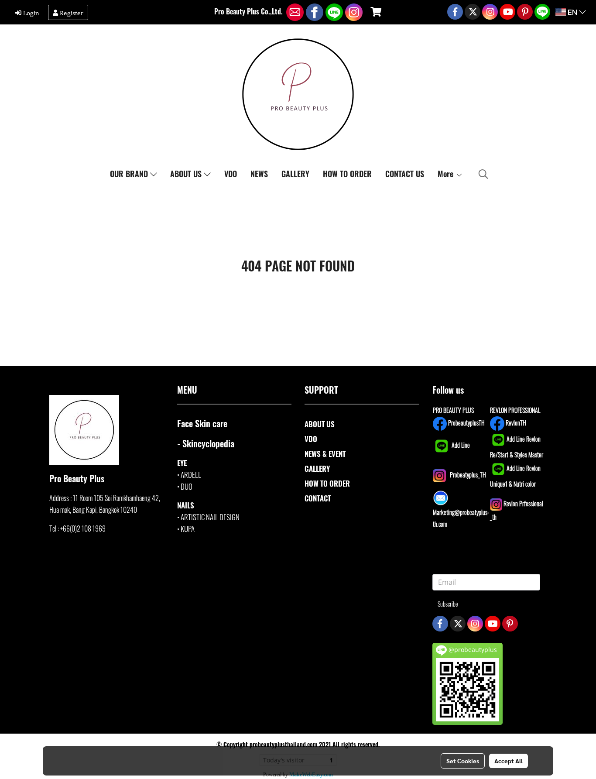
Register (70, 12)
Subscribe (448, 603)
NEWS (259, 173)
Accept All (508, 761)
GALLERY (295, 173)
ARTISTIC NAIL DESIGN (210, 516)
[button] (483, 173)
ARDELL (191, 474)
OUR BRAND (130, 173)
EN (572, 12)
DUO (186, 486)
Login (30, 12)
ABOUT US (187, 173)
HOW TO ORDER (347, 173)
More (447, 173)
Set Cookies (462, 761)
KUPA (188, 528)
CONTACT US (404, 173)
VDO (230, 173)
